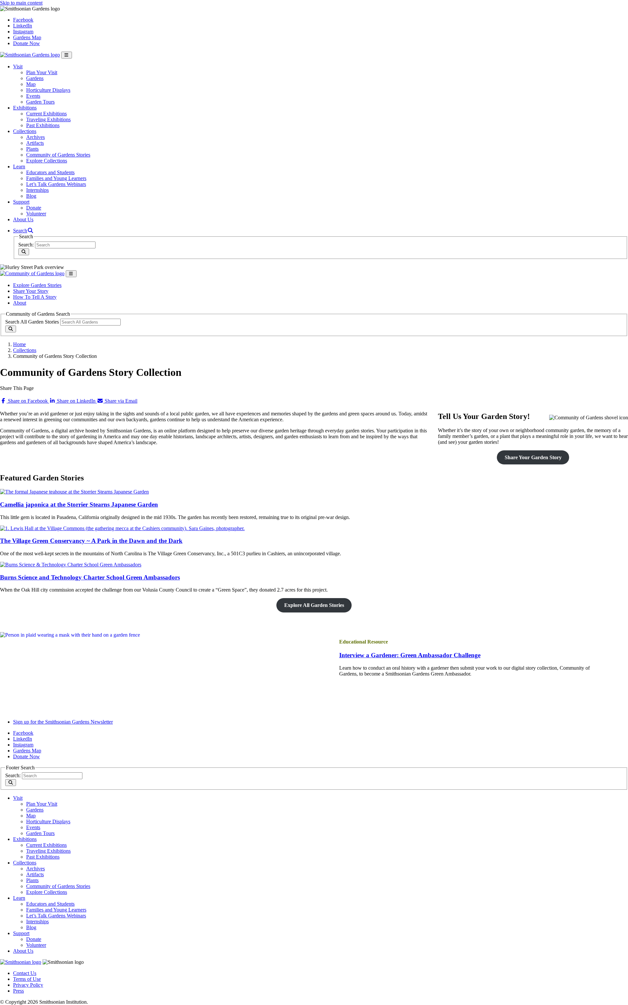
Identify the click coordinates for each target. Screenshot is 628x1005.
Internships (37, 190)
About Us (23, 219)
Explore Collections (46, 160)
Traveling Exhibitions (48, 119)
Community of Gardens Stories (58, 155)
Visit (18, 66)
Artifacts (35, 143)
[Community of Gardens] (32, 273)
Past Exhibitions (43, 125)
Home (19, 344)
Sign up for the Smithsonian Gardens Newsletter (63, 722)
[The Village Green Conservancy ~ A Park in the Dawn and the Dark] (122, 528)
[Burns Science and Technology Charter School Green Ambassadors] (70, 564)
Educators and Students (50, 172)
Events (33, 96)
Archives (35, 137)
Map (31, 84)
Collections (24, 131)
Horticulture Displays (48, 90)
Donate (33, 207)
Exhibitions (25, 107)
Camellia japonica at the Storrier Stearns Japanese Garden (79, 504)
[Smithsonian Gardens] (30, 55)
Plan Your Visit (41, 72)
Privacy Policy (28, 985)
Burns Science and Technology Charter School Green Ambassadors (90, 577)
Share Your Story (30, 291)
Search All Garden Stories (32, 322)
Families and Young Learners (56, 178)
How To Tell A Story (35, 297)
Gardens (35, 78)
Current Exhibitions (46, 113)
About (19, 303)
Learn (19, 166)
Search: (26, 244)
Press (18, 991)
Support (21, 202)
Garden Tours (40, 102)
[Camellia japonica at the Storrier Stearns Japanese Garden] (74, 491)
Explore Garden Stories (37, 285)
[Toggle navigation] (66, 55)
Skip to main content (21, 3)
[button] (23, 230)
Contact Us (24, 973)
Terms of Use (27, 979)
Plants (32, 149)
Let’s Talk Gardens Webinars (56, 184)
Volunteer (36, 213)
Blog (31, 196)
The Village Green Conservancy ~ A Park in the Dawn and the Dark (91, 540)
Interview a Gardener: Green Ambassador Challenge (409, 655)
